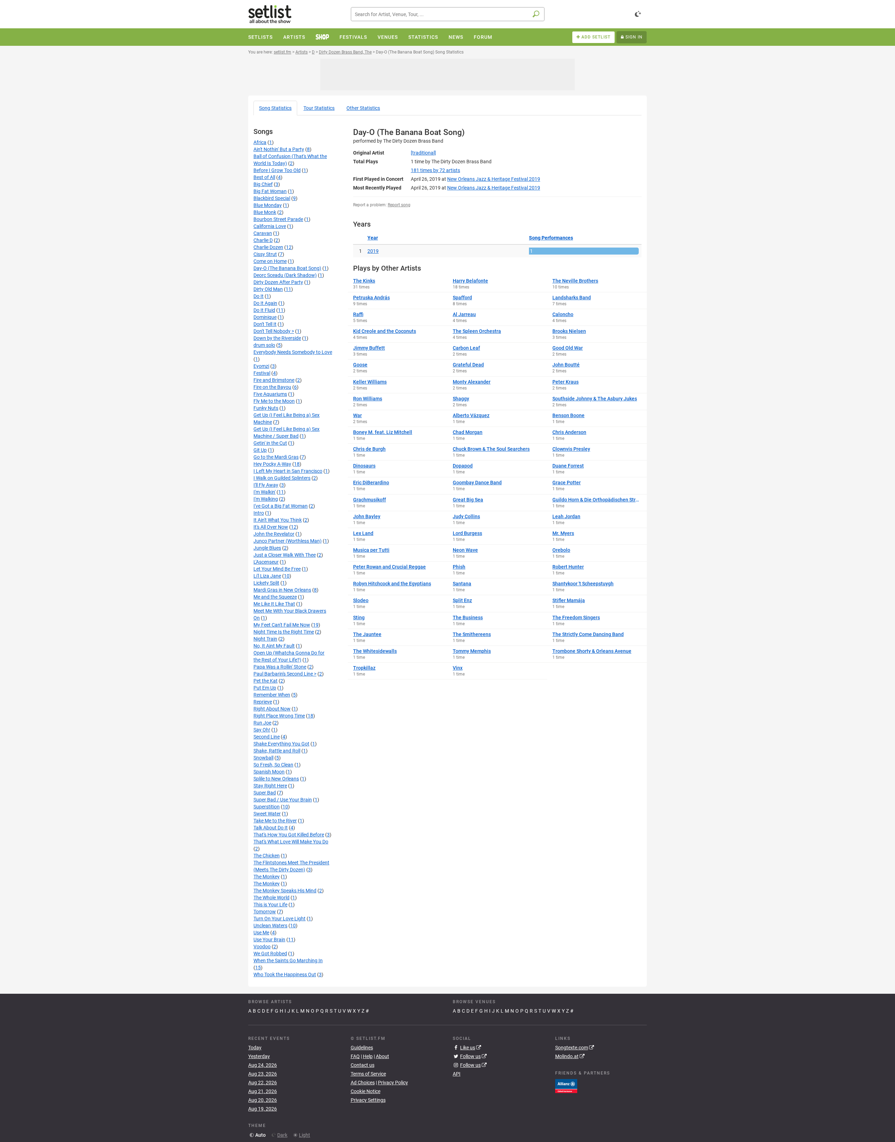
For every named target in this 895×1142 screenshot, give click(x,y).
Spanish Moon (269, 772)
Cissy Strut (265, 254)
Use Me (261, 932)
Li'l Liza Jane (267, 576)
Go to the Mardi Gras (276, 457)
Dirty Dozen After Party (278, 282)
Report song (399, 204)
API (456, 1074)
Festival (261, 373)
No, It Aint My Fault (274, 646)
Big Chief (263, 184)
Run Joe (262, 723)
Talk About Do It (270, 827)
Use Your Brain (269, 939)
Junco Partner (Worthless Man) (287, 541)
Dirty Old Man (268, 289)
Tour (319, 108)
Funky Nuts (265, 408)
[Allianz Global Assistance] (566, 1085)
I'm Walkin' (264, 492)
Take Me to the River (275, 820)
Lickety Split (266, 583)
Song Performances (551, 238)
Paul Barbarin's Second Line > (284, 674)
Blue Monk (264, 212)
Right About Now (272, 709)
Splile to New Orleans (276, 778)
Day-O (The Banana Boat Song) (287, 268)
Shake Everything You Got (281, 744)
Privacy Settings (368, 1100)
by (435, 170)
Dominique (265, 317)
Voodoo (262, 946)
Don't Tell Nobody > (273, 331)
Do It (258, 296)
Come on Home (270, 261)
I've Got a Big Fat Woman (280, 506)
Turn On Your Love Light (279, 918)
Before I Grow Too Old (277, 170)
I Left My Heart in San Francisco (287, 471)
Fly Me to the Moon (274, 401)
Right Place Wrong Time (279, 716)
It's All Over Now (270, 527)
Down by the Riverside (277, 338)
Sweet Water (267, 813)
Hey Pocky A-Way (272, 464)
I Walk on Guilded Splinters (281, 478)
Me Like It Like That (274, 604)
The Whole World (271, 897)
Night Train (265, 639)
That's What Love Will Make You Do (290, 841)
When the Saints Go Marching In (288, 960)
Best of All (264, 177)
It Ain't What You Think (277, 520)
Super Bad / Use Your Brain (282, 799)
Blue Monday (267, 205)
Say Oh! (261, 730)
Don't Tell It (265, 324)
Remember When (271, 695)
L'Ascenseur (266, 562)
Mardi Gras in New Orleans (282, 590)
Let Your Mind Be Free (277, 569)
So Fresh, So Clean (273, 765)
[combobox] (448, 14)
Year (372, 238)
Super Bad (264, 792)
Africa (259, 142)
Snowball (263, 758)
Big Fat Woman (270, 191)
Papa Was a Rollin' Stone (279, 667)
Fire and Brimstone (273, 380)
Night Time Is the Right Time (283, 632)
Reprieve (262, 702)
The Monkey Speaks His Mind (284, 890)
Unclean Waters (270, 925)
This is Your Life (270, 904)
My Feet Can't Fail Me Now (281, 625)
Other (363, 108)
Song (275, 108)
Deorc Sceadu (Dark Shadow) (285, 275)
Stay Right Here (270, 785)
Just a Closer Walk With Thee (284, 555)
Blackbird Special (271, 198)
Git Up (260, 450)
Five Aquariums (270, 394)
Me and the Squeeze (275, 597)
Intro (258, 513)
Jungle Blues (267, 548)
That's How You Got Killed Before (288, 834)
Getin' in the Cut (270, 443)
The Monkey (266, 876)
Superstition (266, 806)
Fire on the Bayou (272, 387)
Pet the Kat (265, 681)
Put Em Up (264, 688)
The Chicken (266, 855)
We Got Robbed (270, 953)
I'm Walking (265, 499)
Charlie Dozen (268, 247)
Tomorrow (264, 911)
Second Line (266, 737)
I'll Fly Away (265, 485)
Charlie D (263, 240)
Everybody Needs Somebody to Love (292, 352)
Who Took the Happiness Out (284, 974)
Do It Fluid (264, 310)
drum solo (264, 345)
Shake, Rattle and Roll (276, 751)
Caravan (262, 233)
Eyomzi (261, 366)
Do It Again (265, 303)
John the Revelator (273, 534)
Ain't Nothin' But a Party (278, 149)
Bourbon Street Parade (278, 219)
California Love (269, 226)
